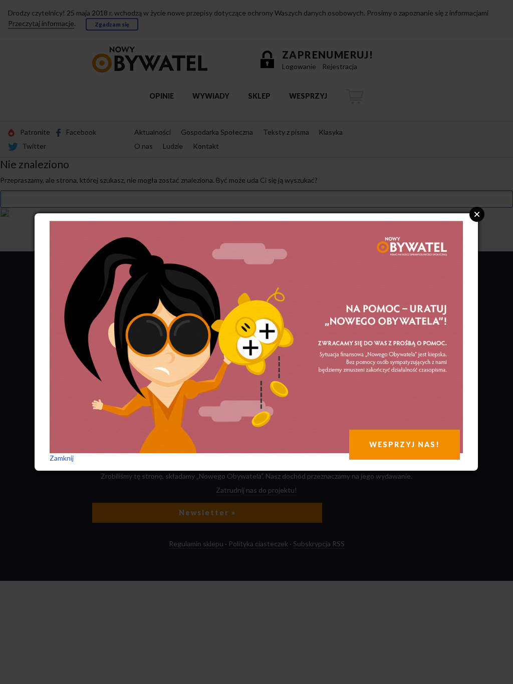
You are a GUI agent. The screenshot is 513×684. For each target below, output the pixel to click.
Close (476, 214)
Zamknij (62, 458)
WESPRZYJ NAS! (404, 444)
